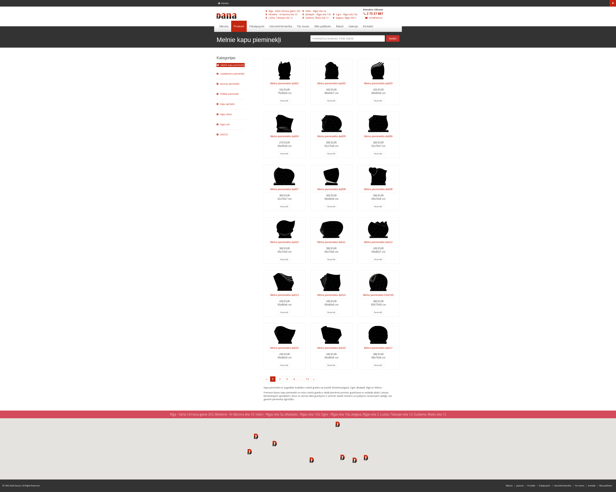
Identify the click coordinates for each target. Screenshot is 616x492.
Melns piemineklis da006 (378, 136)
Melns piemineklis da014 (331, 295)
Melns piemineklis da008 (331, 189)
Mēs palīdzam (322, 26)
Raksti (339, 26)
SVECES (224, 134)
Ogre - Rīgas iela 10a (346, 14)
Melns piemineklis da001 (284, 83)
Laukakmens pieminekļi (232, 73)
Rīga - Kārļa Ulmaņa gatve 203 (284, 11)
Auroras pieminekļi (229, 83)
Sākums (224, 26)
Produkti (239, 26)
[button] (256, 436)
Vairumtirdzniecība (280, 26)
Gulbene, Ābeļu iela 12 (317, 17)
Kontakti (368, 26)
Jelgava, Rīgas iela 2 (346, 17)
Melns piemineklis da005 (331, 136)
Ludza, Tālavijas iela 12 (281, 17)
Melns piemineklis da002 (331, 83)
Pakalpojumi (256, 26)
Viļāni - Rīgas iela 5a (315, 11)
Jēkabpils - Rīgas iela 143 (318, 14)
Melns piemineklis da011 (331, 242)
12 (307, 379)
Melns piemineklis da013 (284, 295)
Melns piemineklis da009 (378, 189)
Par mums (303, 26)
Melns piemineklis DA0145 (378, 295)
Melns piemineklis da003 (378, 83)
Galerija (353, 26)
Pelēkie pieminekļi (229, 93)
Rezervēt (284, 100)
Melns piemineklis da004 (284, 136)
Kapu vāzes (226, 114)
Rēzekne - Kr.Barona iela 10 (283, 14)
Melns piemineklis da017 (378, 348)
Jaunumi (520, 485)
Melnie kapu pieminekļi (232, 65)
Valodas (225, 3)
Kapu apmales (227, 103)
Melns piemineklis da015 (284, 348)
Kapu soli (225, 124)
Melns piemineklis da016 (331, 348)
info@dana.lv (375, 17)
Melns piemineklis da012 (378, 242)
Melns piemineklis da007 (284, 189)
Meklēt (393, 38)
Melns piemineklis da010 (284, 242)
